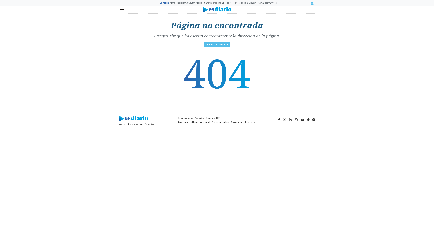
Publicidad (199, 118)
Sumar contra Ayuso (267, 3)
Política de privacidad (200, 122)
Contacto (210, 118)
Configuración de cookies (243, 122)
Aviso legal (183, 122)
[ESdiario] (217, 10)
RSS (218, 118)
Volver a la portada (217, 44)
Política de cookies (220, 122)
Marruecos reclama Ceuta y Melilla (186, 3)
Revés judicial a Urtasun (245, 3)
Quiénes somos (185, 118)
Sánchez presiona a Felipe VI (217, 3)
